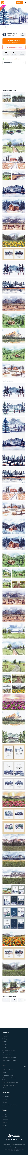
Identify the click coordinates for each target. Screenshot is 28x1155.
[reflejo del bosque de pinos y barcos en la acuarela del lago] (13, 137)
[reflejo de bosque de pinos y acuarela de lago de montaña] (13, 356)
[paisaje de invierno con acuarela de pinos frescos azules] (13, 289)
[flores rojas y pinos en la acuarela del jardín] (6, 951)
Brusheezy (5, 1108)
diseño (13, 1072)
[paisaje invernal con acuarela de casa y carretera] (13, 171)
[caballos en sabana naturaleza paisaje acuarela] (13, 242)
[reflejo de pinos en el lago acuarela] (13, 120)
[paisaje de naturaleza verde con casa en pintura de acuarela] (13, 373)
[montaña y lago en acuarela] (9, 195)
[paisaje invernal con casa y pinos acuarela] (13, 390)
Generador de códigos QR (9, 1132)
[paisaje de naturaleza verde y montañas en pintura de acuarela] (13, 938)
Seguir (22, 35)
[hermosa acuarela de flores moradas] (13, 763)
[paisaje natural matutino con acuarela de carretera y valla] (9, 624)
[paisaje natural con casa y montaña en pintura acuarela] (6, 593)
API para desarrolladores (8, 1122)
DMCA (4, 1144)
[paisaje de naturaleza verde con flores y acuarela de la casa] (6, 184)
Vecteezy (4, 1110)
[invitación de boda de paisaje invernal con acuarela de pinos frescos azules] (13, 814)
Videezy (4, 1113)
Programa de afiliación (8, 1147)
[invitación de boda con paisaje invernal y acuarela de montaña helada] (13, 972)
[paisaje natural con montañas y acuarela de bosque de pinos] (13, 904)
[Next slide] (21, 1072)
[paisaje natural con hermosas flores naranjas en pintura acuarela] (13, 1010)
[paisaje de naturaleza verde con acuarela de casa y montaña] (6, 614)
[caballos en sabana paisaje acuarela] (13, 323)
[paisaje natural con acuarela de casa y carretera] (6, 96)
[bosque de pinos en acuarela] (9, 107)
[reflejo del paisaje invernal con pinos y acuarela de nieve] (13, 306)
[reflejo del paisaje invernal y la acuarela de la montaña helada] (13, 209)
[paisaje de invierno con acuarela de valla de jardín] (13, 428)
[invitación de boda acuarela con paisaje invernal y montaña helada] (13, 876)
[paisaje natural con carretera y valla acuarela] (9, 729)
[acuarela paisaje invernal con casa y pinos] (13, 546)
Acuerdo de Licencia (7, 1141)
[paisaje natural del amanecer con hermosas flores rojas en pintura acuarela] (13, 861)
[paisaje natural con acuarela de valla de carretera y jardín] (13, 154)
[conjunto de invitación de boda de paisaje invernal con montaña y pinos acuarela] (13, 889)
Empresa (4, 1116)
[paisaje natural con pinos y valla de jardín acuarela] (13, 671)
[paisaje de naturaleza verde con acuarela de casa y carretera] (13, 340)
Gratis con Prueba (14, 41)
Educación (5, 1119)
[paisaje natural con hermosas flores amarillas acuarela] (13, 259)
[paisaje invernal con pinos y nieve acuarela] (13, 478)
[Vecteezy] (2, 2)
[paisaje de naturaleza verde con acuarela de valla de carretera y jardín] (13, 705)
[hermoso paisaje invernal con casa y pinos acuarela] (13, 225)
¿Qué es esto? (17, 59)
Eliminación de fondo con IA (9, 1129)
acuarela (6, 1072)
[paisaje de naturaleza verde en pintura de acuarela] (13, 1040)
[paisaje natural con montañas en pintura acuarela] (13, 921)
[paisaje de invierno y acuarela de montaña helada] (13, 445)
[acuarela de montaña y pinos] (13, 797)
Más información (8, 61)
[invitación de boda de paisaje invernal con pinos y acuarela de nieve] (13, 274)
